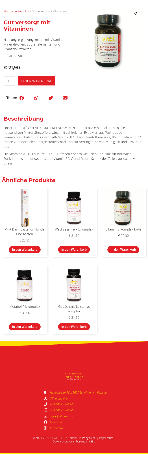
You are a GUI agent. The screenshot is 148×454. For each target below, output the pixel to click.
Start (7, 11)
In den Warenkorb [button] (24, 249)
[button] (22, 98)
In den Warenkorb (36, 81)
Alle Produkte (20, 11)
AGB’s (91, 441)
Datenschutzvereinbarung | (70, 441)
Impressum (106, 438)
